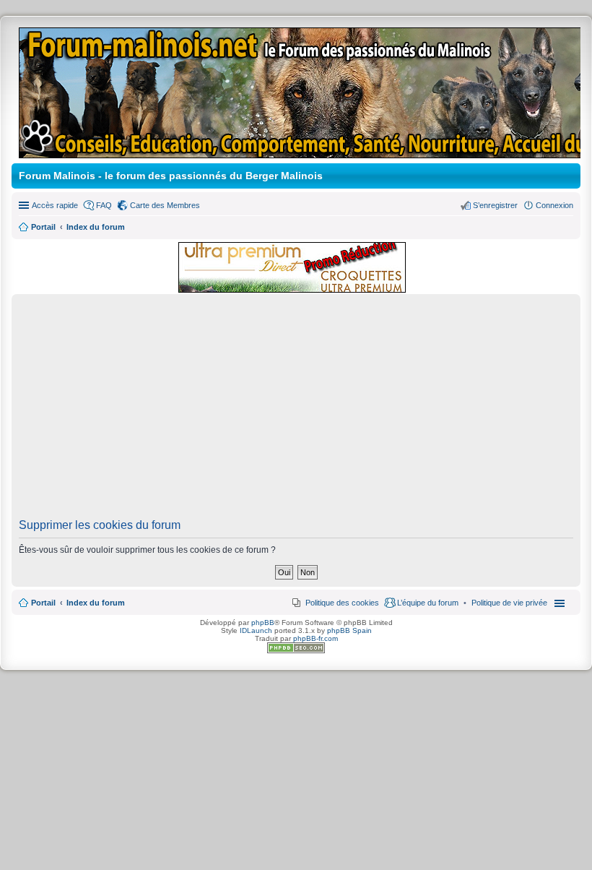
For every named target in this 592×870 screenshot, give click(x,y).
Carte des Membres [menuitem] (165, 205)
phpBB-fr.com (315, 638)
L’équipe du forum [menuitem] (427, 602)
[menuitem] (509, 602)
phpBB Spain (349, 630)
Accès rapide (55, 205)
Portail (43, 227)
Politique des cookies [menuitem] (342, 602)
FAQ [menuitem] (104, 205)
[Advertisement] (296, 410)
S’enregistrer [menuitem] (495, 205)
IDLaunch (256, 630)
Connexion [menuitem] (554, 205)
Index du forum (95, 602)
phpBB (262, 622)
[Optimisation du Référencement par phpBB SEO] (296, 651)
